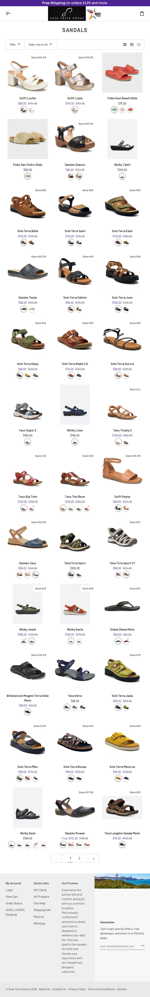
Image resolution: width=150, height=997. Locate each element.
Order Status (14, 903)
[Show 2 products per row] (125, 44)
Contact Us (59, 989)
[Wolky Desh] (28, 808)
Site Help (40, 903)
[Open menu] (11, 13)
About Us (44, 989)
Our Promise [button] (70, 883)
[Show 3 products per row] (131, 44)
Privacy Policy (77, 989)
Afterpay (39, 923)
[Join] (141, 945)
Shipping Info (42, 910)
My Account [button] (13, 883)
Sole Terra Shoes (19, 989)
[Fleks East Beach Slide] (122, 73)
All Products (41, 896)
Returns (39, 916)
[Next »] (93, 858)
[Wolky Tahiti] (122, 139)
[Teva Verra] (75, 670)
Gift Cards (40, 890)
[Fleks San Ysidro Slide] (28, 139)
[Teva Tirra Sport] (75, 537)
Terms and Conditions (101, 989)
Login (9, 890)
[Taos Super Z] (28, 405)
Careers (122, 989)
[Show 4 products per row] (139, 44)
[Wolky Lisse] (75, 405)
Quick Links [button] (41, 883)
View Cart (12, 896)
